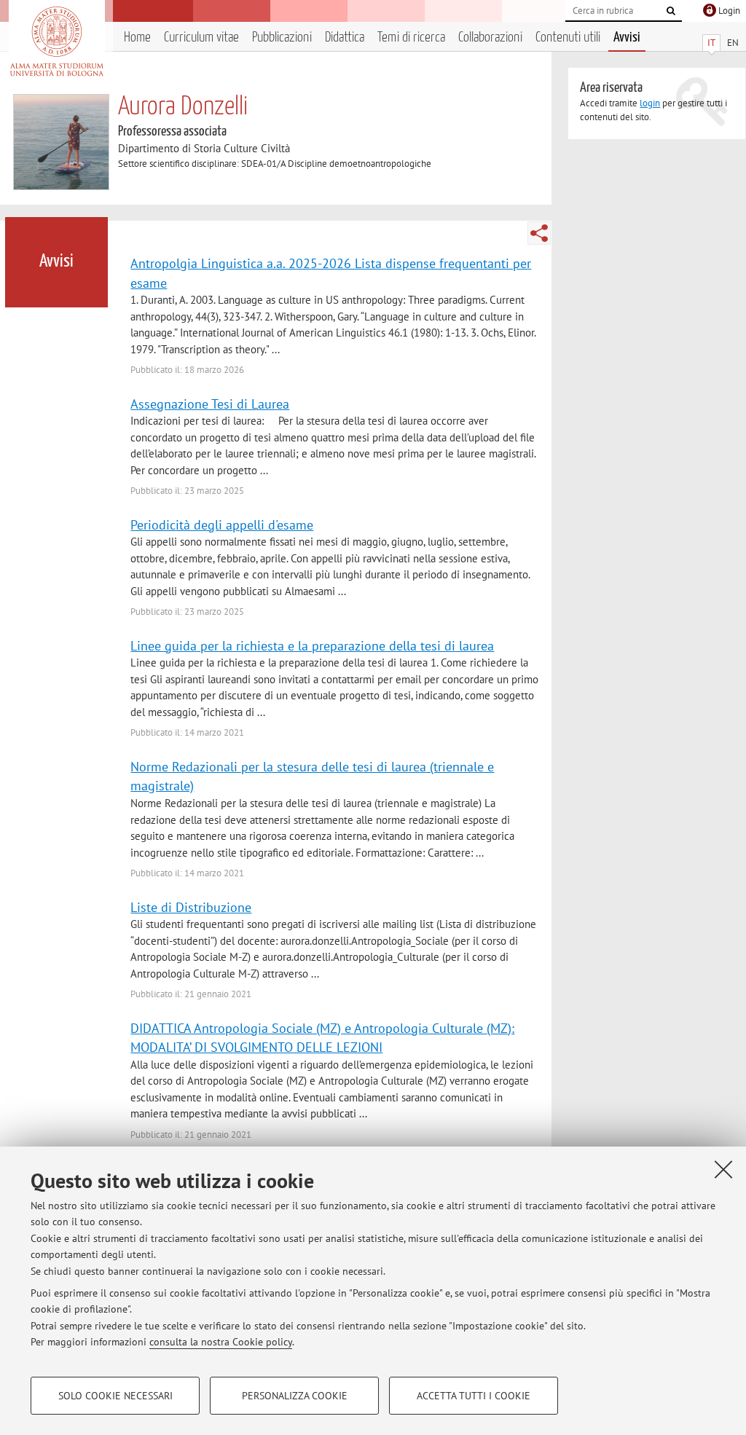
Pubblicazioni (282, 37)
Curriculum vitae (201, 37)
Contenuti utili (567, 37)
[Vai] (671, 11)
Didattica (344, 37)
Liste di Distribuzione (190, 907)
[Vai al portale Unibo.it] (56, 41)
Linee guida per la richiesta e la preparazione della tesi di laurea (312, 645)
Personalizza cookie (295, 1395)
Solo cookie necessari (115, 1395)
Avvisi (626, 37)
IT (711, 42)
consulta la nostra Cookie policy (220, 1341)
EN (733, 42)
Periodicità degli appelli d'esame (221, 524)
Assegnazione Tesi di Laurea (209, 403)
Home (137, 37)
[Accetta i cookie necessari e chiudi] (723, 1169)
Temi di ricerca (411, 37)
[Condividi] (539, 233)
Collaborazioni (490, 37)
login (650, 103)
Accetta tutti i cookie (473, 1395)
